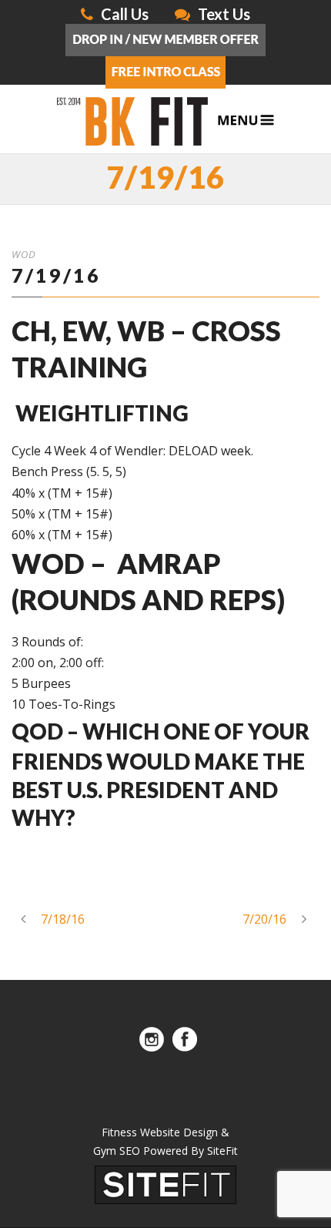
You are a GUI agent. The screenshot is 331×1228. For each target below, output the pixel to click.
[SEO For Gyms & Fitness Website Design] (165, 1184)
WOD (24, 254)
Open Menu (246, 121)
